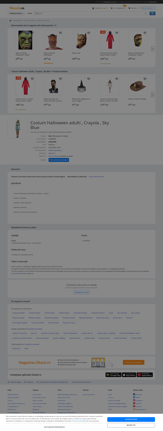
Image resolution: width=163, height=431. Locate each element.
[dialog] (81, 422)
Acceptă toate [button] (131, 419)
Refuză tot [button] (131, 425)
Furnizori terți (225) (79, 421)
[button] (54, 425)
